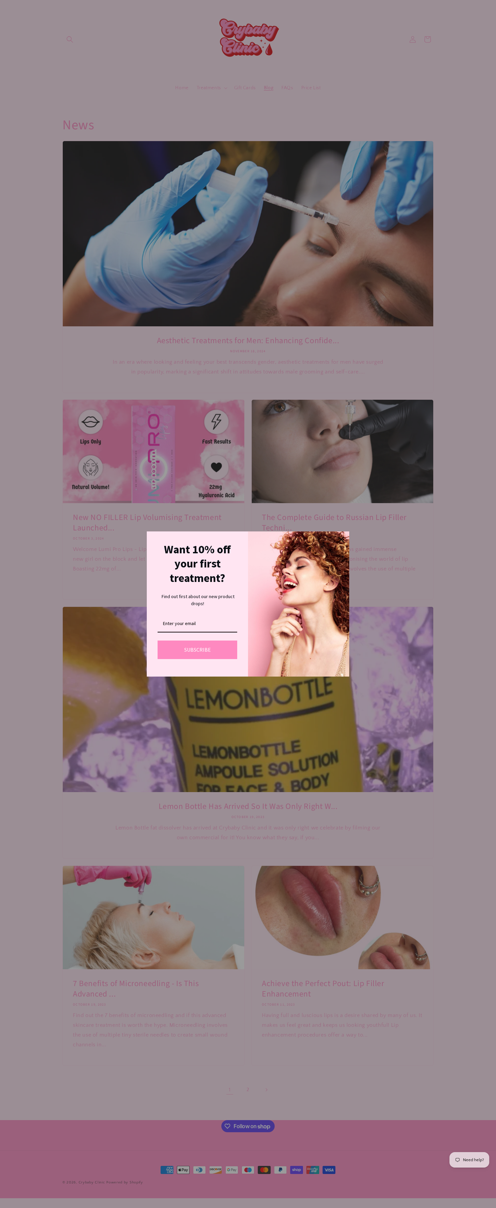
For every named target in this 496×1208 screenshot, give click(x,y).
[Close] (341, 539)
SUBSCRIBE (197, 649)
